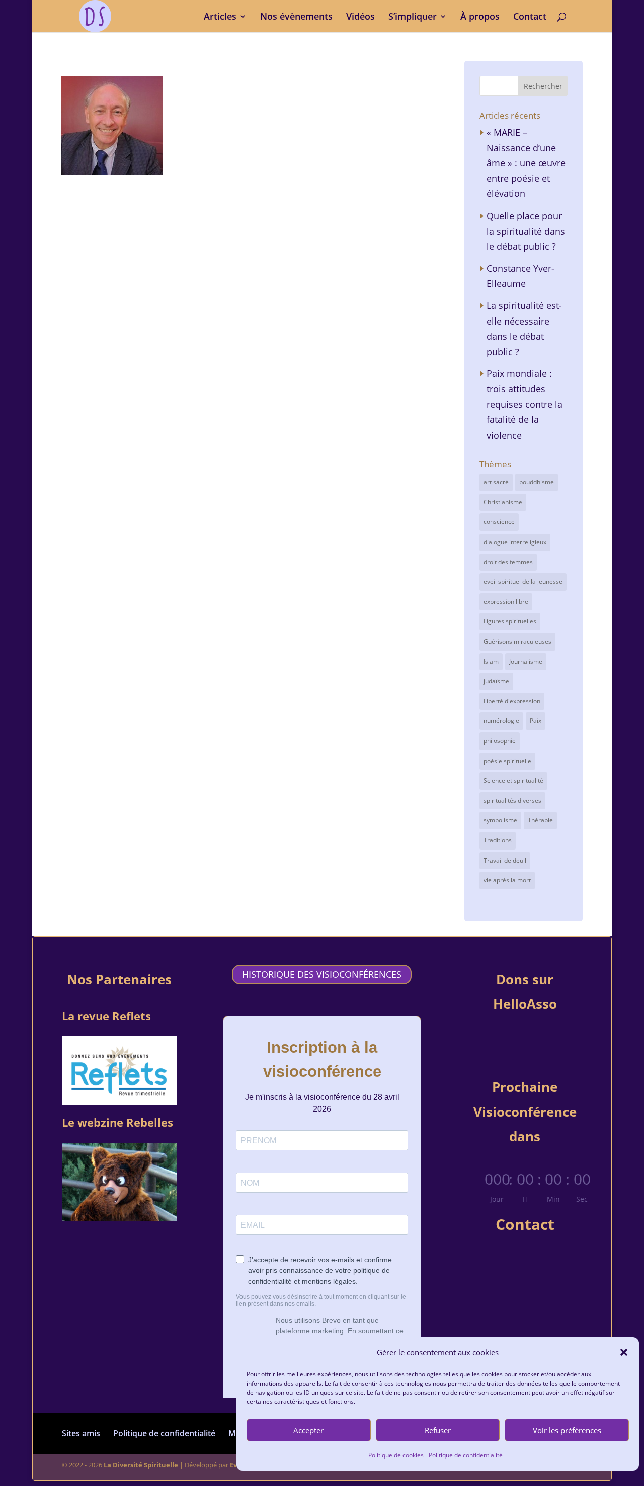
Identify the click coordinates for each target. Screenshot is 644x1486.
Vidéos (360, 17)
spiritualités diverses (512, 800)
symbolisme (500, 820)
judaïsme (496, 681)
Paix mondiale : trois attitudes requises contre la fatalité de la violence (524, 404)
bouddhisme (536, 482)
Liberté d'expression (512, 701)
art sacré (496, 482)
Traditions (498, 840)
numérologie (501, 720)
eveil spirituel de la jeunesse (523, 581)
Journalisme (525, 661)
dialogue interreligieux (515, 542)
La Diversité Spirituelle (141, 1464)
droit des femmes (508, 562)
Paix (535, 720)
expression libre (506, 601)
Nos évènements (296, 17)
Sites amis (81, 1433)
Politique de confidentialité (466, 1455)
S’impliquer (412, 17)
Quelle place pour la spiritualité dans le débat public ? (526, 230)
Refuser (438, 1430)
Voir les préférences (567, 1430)
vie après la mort (507, 880)
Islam (491, 661)
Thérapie (540, 820)
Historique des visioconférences (321, 975)
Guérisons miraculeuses (517, 641)
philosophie (500, 740)
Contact (529, 17)
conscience (499, 521)
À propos (480, 17)
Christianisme (503, 502)
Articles (220, 17)
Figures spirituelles (510, 621)
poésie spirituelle (507, 761)
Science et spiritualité (513, 780)
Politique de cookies (396, 1455)
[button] (624, 1352)
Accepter (308, 1430)
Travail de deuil (505, 860)
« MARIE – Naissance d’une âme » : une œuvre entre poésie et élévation (526, 162)
